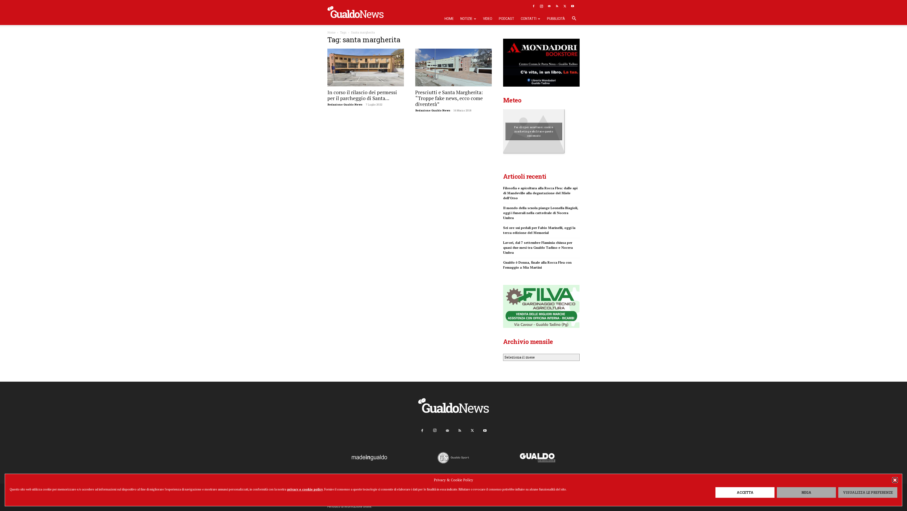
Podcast (506, 19)
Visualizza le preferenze (868, 492)
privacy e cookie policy (305, 489)
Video (487, 19)
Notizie (466, 19)
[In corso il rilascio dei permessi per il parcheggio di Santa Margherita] (365, 67)
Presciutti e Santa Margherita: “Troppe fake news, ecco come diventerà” (449, 98)
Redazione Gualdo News (344, 104)
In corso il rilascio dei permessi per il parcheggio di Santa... (362, 95)
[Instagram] (541, 6)
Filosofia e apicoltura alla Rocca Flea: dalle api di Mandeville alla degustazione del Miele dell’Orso (540, 193)
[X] (564, 6)
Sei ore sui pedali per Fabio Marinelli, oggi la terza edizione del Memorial (539, 230)
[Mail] (549, 6)
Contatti (528, 19)
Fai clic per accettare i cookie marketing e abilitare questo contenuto (533, 131)
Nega (806, 492)
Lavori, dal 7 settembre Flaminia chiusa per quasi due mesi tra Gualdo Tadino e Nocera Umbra (538, 247)
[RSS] (556, 6)
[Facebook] (533, 6)
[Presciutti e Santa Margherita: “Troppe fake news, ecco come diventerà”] (453, 67)
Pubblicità (556, 19)
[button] (895, 480)
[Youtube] (572, 6)
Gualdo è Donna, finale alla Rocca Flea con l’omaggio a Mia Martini (537, 265)
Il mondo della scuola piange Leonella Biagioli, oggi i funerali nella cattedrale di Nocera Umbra (540, 213)
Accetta (745, 492)
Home (449, 19)
